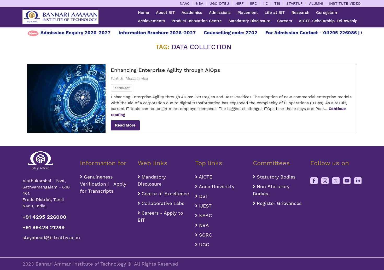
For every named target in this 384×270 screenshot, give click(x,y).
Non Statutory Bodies (271, 190)
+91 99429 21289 (43, 227)
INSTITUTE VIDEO (344, 3)
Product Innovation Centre (197, 21)
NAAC (185, 3)
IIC (265, 3)
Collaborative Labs (162, 203)
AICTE (204, 177)
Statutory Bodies (275, 177)
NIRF (239, 3)
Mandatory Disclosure (249, 21)
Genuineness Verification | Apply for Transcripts (103, 184)
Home (143, 12)
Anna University (215, 186)
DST (202, 196)
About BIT (165, 12)
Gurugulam (326, 12)
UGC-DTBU (219, 3)
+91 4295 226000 (44, 217)
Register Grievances (278, 203)
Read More (125, 125)
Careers (284, 21)
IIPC (253, 3)
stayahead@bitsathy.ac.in (48, 237)
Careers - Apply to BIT (160, 216)
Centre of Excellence (164, 193)
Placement (247, 12)
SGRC (204, 235)
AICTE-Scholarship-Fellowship (328, 21)
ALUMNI (316, 3)
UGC (203, 244)
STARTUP (294, 3)
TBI (277, 3)
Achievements (151, 21)
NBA (199, 3)
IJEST (204, 206)
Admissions (220, 12)
